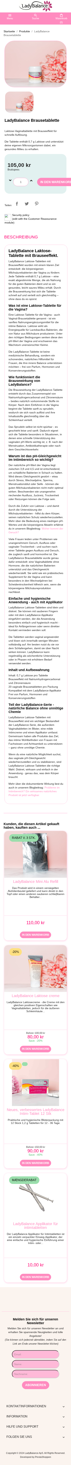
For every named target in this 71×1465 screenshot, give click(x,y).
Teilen (17, 203)
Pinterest (36, 203)
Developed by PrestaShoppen (35, 1457)
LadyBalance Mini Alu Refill (35, 881)
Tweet (26, 203)
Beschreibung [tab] (21, 237)
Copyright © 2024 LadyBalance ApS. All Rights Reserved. (35, 1453)
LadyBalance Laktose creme (35, 996)
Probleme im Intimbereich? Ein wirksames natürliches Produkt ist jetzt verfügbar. (34, 791)
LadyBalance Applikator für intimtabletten (35, 1225)
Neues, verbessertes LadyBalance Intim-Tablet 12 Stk (35, 1111)
